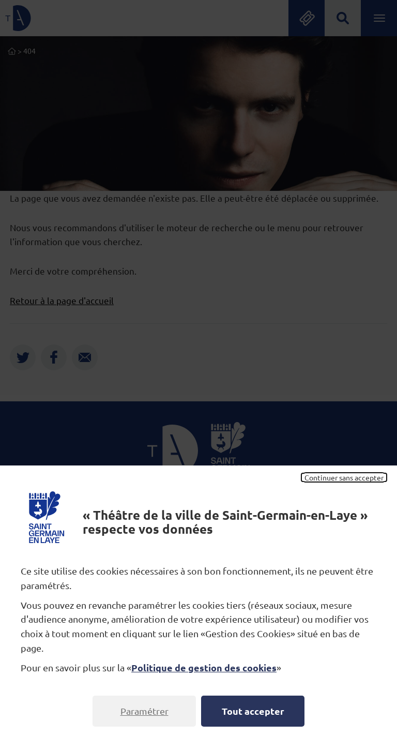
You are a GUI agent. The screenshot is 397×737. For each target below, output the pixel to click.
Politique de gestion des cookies (204, 667)
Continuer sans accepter (344, 477)
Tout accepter (253, 711)
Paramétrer (144, 710)
